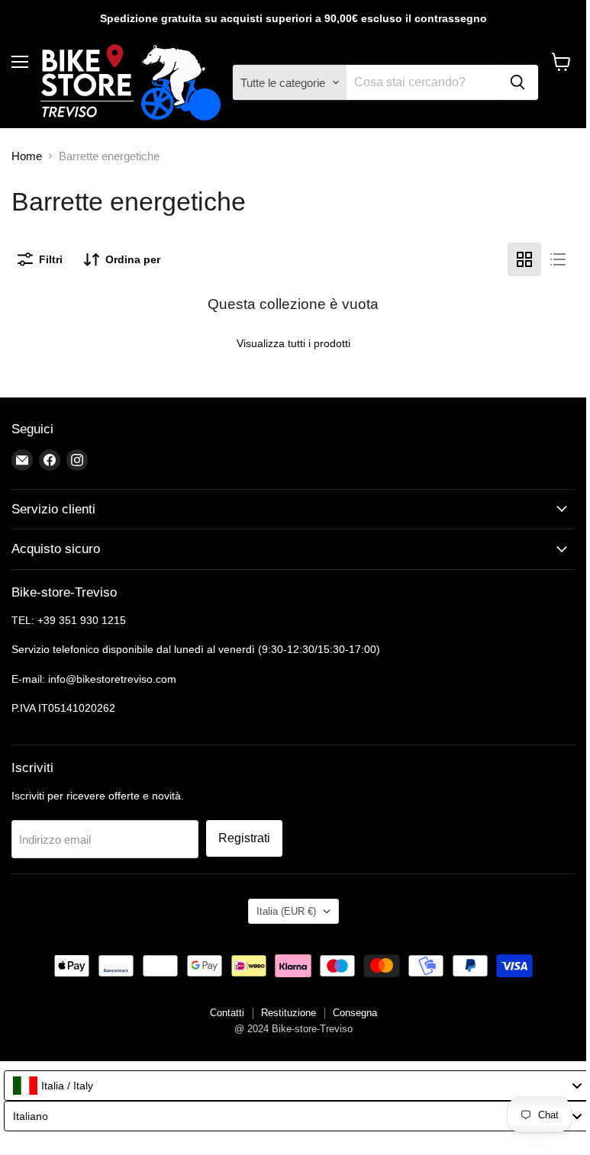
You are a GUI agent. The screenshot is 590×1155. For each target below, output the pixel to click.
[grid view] (524, 259)
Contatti (227, 1012)
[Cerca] (517, 82)
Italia (286, 911)
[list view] (558, 259)
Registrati (244, 838)
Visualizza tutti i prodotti (293, 343)
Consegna (355, 1012)
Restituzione (288, 1012)
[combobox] (297, 1085)
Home (26, 156)
